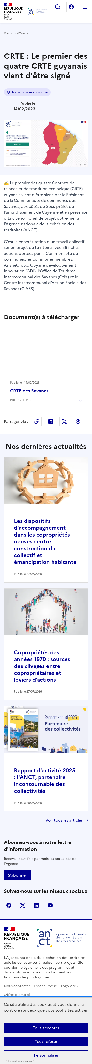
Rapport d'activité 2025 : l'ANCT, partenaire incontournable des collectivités (44, 780)
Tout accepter (46, 1028)
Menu (85, 7)
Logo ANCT (70, 986)
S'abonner (17, 875)
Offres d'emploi (17, 994)
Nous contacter (17, 986)
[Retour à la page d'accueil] (38, 11)
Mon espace (71, 7)
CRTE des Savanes (29, 390)
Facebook (78, 421)
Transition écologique (29, 92)
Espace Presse (45, 986)
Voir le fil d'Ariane (16, 33)
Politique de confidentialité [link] (20, 1061)
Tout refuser (46, 1041)
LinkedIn (50, 421)
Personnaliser (46, 1055)
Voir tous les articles (64, 820)
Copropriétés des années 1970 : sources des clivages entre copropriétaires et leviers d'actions (42, 666)
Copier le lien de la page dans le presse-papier (37, 421)
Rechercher (58, 7)
